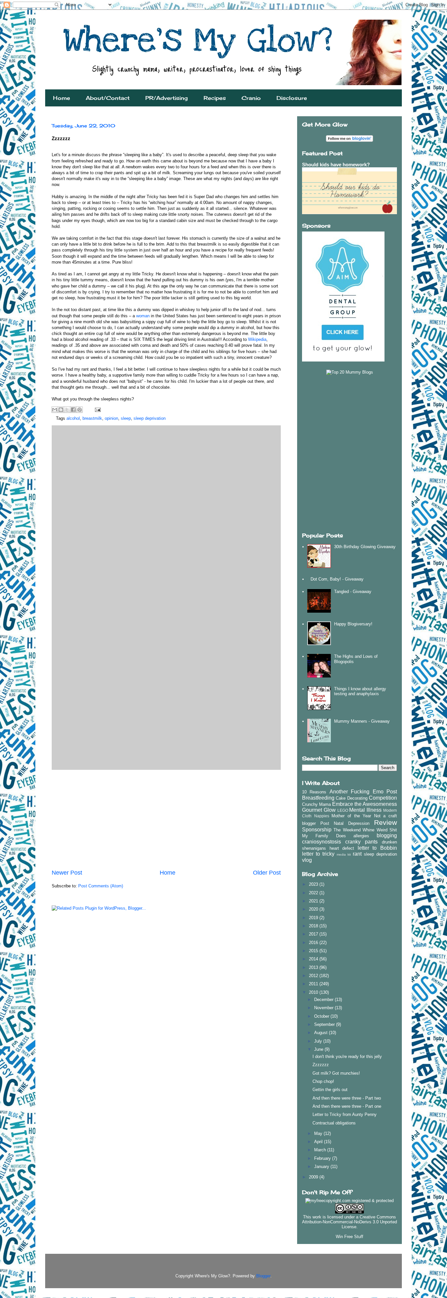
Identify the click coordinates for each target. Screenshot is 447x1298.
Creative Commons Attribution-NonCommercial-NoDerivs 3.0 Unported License (349, 1222)
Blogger (263, 1275)
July (318, 1041)
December (324, 999)
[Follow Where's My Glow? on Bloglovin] (349, 140)
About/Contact (108, 98)
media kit (344, 854)
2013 (314, 967)
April (319, 1141)
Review (385, 822)
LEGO (342, 810)
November (324, 1007)
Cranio (251, 98)
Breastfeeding (318, 798)
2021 (314, 901)
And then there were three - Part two (347, 1098)
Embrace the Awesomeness (364, 804)
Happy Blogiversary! (353, 623)
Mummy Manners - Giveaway (362, 721)
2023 (314, 884)
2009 (314, 1177)
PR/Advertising (166, 98)
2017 (314, 934)
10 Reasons (314, 791)
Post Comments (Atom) (100, 885)
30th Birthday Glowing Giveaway (365, 546)
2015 (314, 950)
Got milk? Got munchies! (336, 1073)
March (320, 1149)
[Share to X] (67, 409)
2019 (314, 917)
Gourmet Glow (319, 810)
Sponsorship (316, 829)
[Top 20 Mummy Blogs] (349, 372)
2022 (314, 892)
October (322, 1016)
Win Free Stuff (349, 1236)
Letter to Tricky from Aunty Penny (345, 1114)
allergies (361, 835)
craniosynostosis (321, 841)
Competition (383, 798)
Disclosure (292, 98)
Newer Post (67, 872)
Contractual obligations (334, 1123)
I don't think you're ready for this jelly (347, 1056)
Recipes (215, 98)
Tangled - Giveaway (352, 591)
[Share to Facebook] (73, 409)
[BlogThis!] (61, 409)
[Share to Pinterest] (79, 409)
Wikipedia (257, 339)
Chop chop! (323, 1081)
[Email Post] (97, 409)
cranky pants (361, 841)
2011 (314, 983)
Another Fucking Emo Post (363, 791)
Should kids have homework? (336, 164)
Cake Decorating (351, 798)
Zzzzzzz (321, 1064)
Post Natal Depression (344, 823)
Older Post (267, 872)
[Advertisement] (166, 819)
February (323, 1158)
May (319, 1133)
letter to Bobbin (377, 848)
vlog (307, 860)
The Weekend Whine (353, 829)
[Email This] (54, 409)
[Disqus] (166, 512)
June (319, 1049)
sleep (126, 418)
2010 (314, 992)
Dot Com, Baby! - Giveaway (337, 579)
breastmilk (92, 418)
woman (143, 315)
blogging (387, 835)
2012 (314, 975)
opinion (111, 418)
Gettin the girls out (330, 1089)
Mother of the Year (351, 815)
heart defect (342, 848)
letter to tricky (318, 854)
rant (357, 854)
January (322, 1166)
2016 (314, 942)
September (325, 1024)
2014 (314, 958)
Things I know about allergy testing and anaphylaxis (360, 691)
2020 (314, 909)
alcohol (73, 418)
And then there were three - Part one (347, 1106)
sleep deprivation (150, 418)
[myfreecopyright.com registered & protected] (349, 1200)
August (321, 1032)
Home (61, 98)
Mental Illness (365, 810)
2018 (314, 925)
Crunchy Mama (316, 804)
